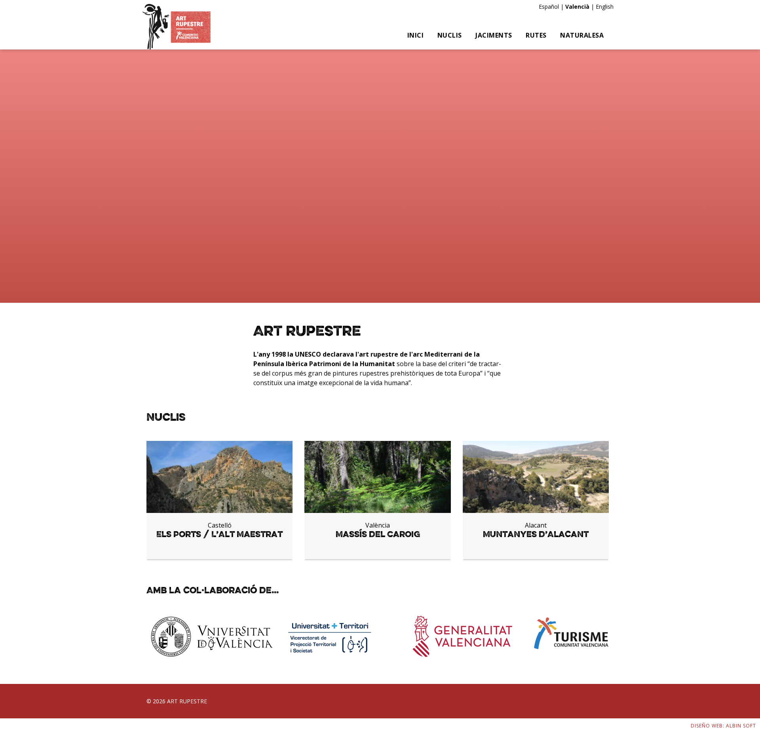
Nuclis (449, 35)
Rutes (536, 35)
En (599, 6)
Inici (415, 35)
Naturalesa (582, 35)
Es (542, 6)
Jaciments (493, 35)
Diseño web (707, 725)
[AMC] (176, 26)
